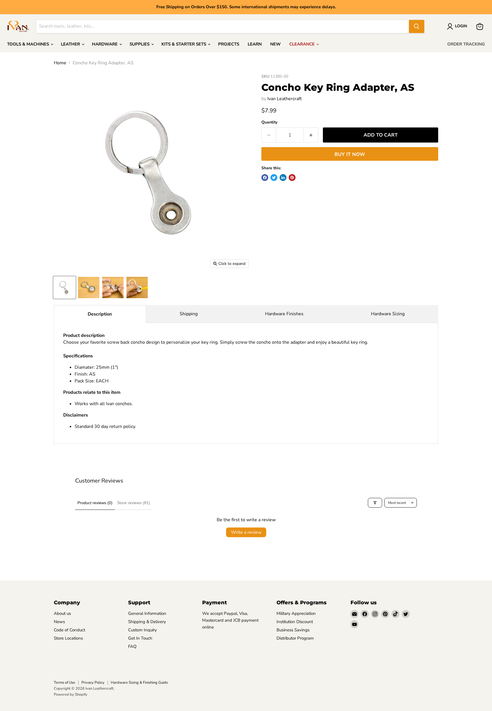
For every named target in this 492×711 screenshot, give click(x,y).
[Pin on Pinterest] (292, 177)
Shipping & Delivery (147, 622)
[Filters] (375, 503)
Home (60, 62)
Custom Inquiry (142, 630)
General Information (147, 613)
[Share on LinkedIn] (283, 177)
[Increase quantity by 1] (311, 135)
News (59, 622)
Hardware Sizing (388, 314)
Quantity (269, 122)
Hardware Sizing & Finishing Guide (139, 682)
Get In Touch (140, 638)
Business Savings (292, 630)
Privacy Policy (92, 682)
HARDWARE (105, 44)
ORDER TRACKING (466, 44)
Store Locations (68, 638)
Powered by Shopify (70, 694)
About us (62, 613)
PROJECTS (228, 44)
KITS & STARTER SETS (184, 44)
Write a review (246, 532)
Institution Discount (294, 622)
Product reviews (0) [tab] (94, 502)
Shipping (189, 314)
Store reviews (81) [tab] (133, 502)
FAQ (132, 646)
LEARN (255, 44)
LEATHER (71, 44)
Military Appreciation (296, 613)
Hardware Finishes (284, 314)
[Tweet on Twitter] (273, 177)
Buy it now (350, 154)
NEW (275, 44)
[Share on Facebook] (264, 177)
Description (100, 314)
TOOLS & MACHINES (28, 44)
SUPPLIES (140, 44)
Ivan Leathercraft (284, 99)
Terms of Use (64, 682)
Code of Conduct (69, 630)
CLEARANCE (302, 44)
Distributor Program (295, 638)
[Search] (416, 26)
